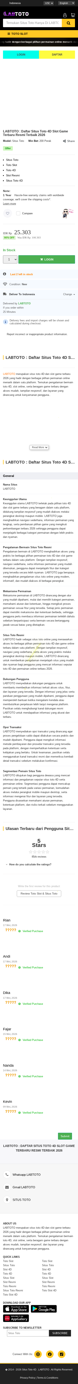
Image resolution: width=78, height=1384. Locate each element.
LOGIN (21, 54)
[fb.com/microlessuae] (50, 1354)
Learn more (9, 203)
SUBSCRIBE (60, 1333)
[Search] (68, 23)
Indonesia (15, 3)
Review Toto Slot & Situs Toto (39, 893)
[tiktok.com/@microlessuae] (61, 1354)
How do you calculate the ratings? (29, 864)
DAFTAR (57, 54)
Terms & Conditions (47, 1377)
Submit (65, 1136)
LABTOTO (9, 373)
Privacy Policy (27, 1377)
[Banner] (16, 13)
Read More (38, 447)
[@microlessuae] (38, 1354)
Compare (27, 213)
